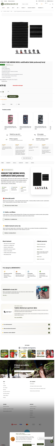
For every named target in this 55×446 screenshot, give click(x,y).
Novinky (4, 397)
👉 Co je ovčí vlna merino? (25, 324)
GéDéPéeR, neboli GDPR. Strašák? (8, 408)
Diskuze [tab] (27, 162)
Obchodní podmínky (6, 393)
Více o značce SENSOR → (19, 317)
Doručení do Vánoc (6, 406)
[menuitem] (3, 8)
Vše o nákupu (5, 387)
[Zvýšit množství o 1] (5, 96)
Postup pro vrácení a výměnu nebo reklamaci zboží (37, 388)
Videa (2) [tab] (14, 162)
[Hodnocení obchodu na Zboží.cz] (3, 444)
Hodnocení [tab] (21, 162)
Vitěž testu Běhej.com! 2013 (7, 411)
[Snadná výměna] (32, 274)
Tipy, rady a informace (6, 391)
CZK (45, 3)
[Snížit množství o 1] (1, 96)
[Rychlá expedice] (20, 274)
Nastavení (33, 444)
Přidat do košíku (12, 96)
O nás (2, 1)
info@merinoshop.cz (33, 406)
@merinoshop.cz (32, 417)
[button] (2, 121)
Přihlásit (38, 369)
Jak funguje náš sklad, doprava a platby (36, 386)
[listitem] (10, 121)
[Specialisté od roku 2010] (8, 274)
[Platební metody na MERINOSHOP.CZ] (14, 424)
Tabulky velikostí (5, 395)
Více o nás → (5, 295)
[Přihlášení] (50, 4)
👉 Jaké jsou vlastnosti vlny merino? (25, 328)
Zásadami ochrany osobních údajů (29, 373)
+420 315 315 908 (32, 408)
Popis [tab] (2, 162)
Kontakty (5, 1)
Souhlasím (40, 444)
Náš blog (4, 389)
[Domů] (1, 11)
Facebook (31, 410)
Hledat (37, 3)
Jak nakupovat (32, 383)
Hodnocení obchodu (11, 1)
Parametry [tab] (8, 162)
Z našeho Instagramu (28, 348)
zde (30, 441)
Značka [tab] (32, 162)
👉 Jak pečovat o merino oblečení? (25, 332)
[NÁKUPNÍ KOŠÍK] (52, 4)
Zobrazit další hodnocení (27, 158)
